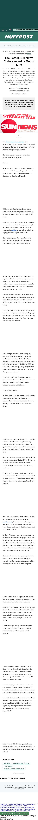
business (7, 763)
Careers (28, 807)
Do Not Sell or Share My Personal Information (14, 813)
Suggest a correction (19, 773)
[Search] (10, 30)
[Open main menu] (3, 30)
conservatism (18, 763)
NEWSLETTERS (21, 806)
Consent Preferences (23, 811)
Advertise (9, 807)
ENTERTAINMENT (17, 804)
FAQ (28, 787)
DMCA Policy (22, 809)
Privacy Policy (11, 811)
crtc (27, 763)
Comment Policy (12, 809)
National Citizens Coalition (14, 769)
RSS (21, 807)
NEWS (2, 804)
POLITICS (8, 804)
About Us (3, 807)
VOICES (30, 804)
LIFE (25, 804)
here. (29, 54)
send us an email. (27, 106)
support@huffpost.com (19, 788)
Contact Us (16, 807)
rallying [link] (14, 230)
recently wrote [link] (7, 522)
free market (8, 766)
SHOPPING (12, 806)
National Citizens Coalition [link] (15, 142)
